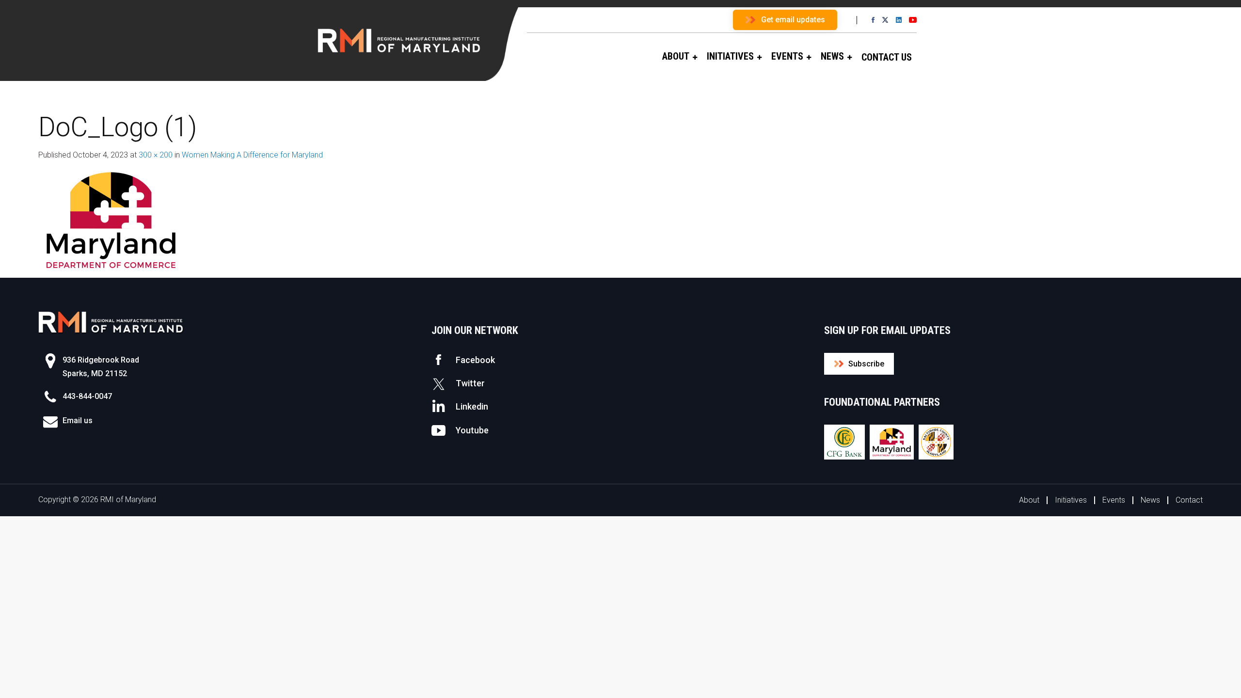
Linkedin (472, 406)
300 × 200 (156, 154)
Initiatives (1071, 500)
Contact (1189, 500)
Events (1113, 500)
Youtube (472, 430)
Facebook (475, 360)
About (1029, 500)
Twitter (470, 383)
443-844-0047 (87, 396)
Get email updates (793, 19)
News (1150, 500)
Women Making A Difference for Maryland (252, 154)
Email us (78, 420)
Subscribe (866, 363)
